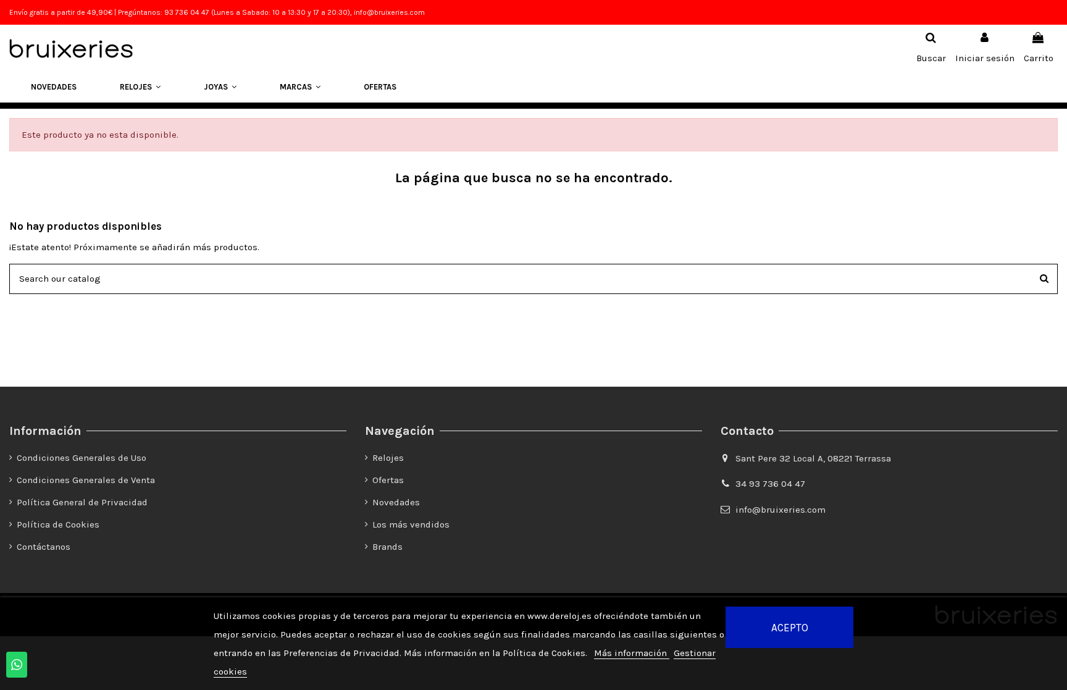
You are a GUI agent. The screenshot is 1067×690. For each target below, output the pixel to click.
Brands (387, 546)
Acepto (789, 627)
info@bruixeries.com (780, 509)
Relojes (388, 457)
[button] (140, 87)
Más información (631, 652)
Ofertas (388, 480)
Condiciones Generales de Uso (81, 457)
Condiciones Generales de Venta (86, 480)
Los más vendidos (411, 524)
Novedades (396, 502)
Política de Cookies (58, 524)
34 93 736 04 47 (770, 483)
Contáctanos (43, 546)
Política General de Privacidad (82, 502)
